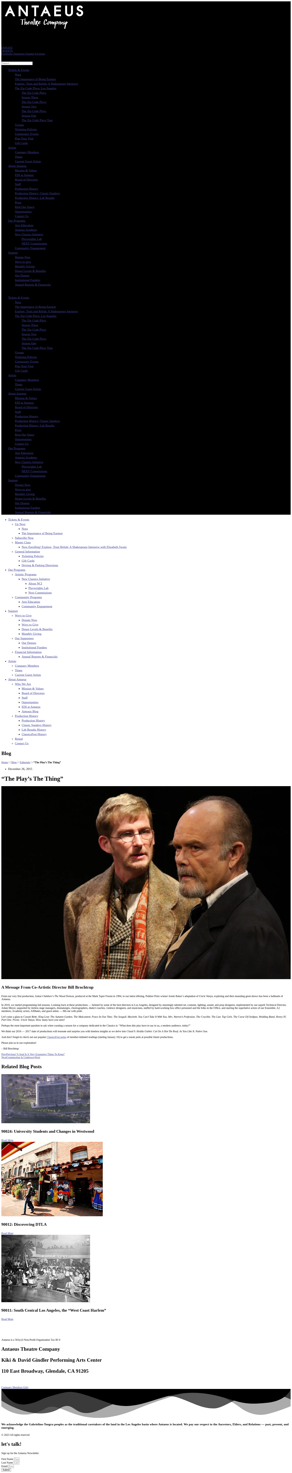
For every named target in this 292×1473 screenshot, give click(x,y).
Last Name (7, 1462)
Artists (12, 147)
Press (18, 202)
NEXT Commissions (34, 243)
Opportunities (23, 211)
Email (4, 1466)
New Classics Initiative (29, 234)
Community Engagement (30, 248)
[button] (146, 291)
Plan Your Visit (24, 138)
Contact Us (22, 216)
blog (56, 1380)
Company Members (27, 152)
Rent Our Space (24, 207)
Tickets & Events (18, 70)
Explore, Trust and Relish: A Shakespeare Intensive (46, 83)
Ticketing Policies (26, 129)
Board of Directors (26, 179)
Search (5, 56)
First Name (7, 1459)
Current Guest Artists (28, 161)
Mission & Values (26, 170)
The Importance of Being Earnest (35, 79)
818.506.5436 (15, 1380)
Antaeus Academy (26, 230)
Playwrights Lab (32, 239)
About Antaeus (17, 166)
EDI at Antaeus (24, 175)
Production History (26, 188)
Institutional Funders (27, 280)
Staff (18, 184)
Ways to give (23, 262)
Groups (19, 125)
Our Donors (22, 275)
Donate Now (22, 257)
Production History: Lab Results (34, 198)
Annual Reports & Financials (33, 284)
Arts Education (24, 225)
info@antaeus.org (43, 1380)
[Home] (43, 29)
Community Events (27, 134)
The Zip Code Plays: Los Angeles (35, 88)
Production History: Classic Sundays (37, 193)
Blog (14, 762)
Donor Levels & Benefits (30, 271)
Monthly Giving (25, 266)
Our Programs (16, 220)
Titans (18, 156)
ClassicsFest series (56, 1037)
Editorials (25, 762)
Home (4, 762)
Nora (18, 74)
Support (13, 252)
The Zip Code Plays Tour (37, 120)
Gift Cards (21, 143)
